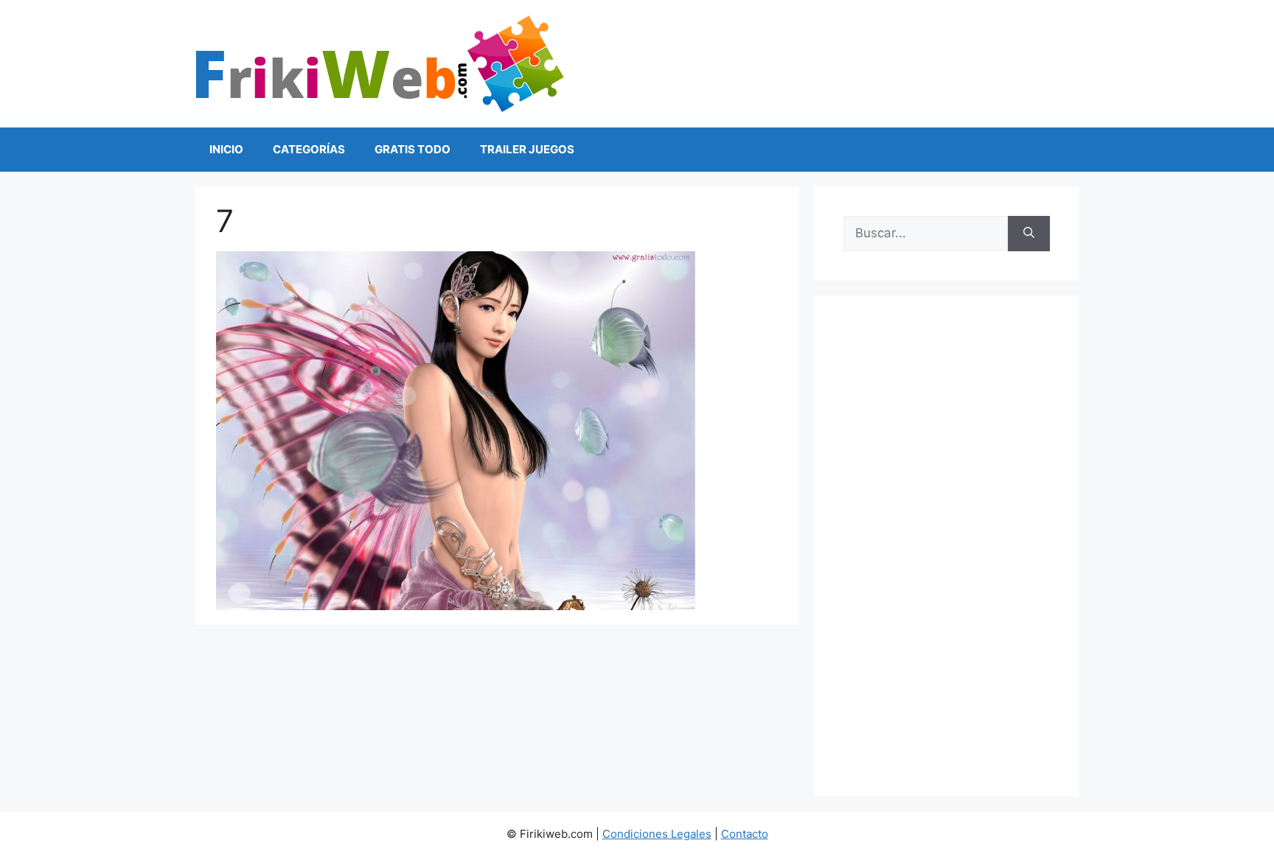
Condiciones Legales (656, 834)
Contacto (744, 834)
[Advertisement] (946, 546)
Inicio (226, 149)
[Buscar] (1029, 233)
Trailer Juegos (527, 149)
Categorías (309, 149)
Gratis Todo (412, 149)
